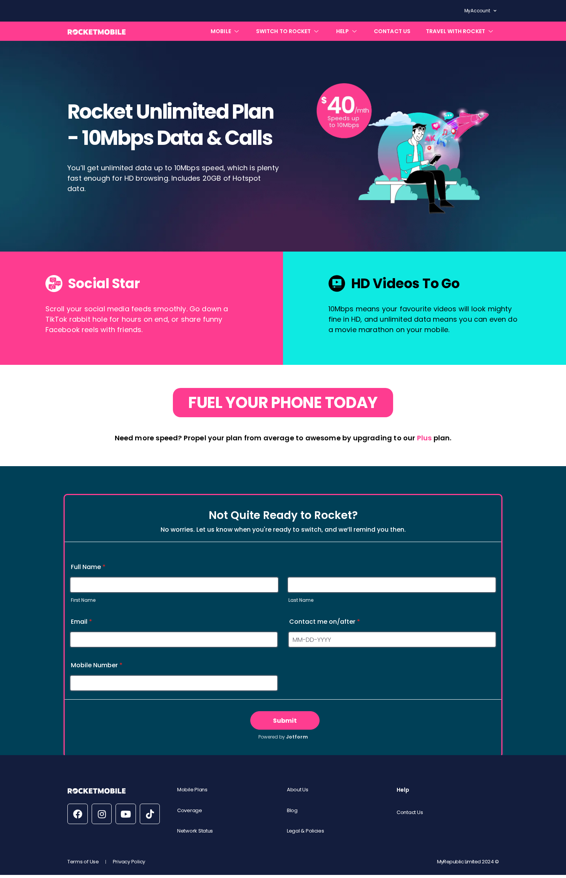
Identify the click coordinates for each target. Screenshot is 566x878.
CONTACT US (392, 31)
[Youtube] (126, 814)
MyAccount (477, 10)
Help (403, 790)
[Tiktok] (150, 814)
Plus (424, 438)
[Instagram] (102, 814)
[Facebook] (77, 814)
